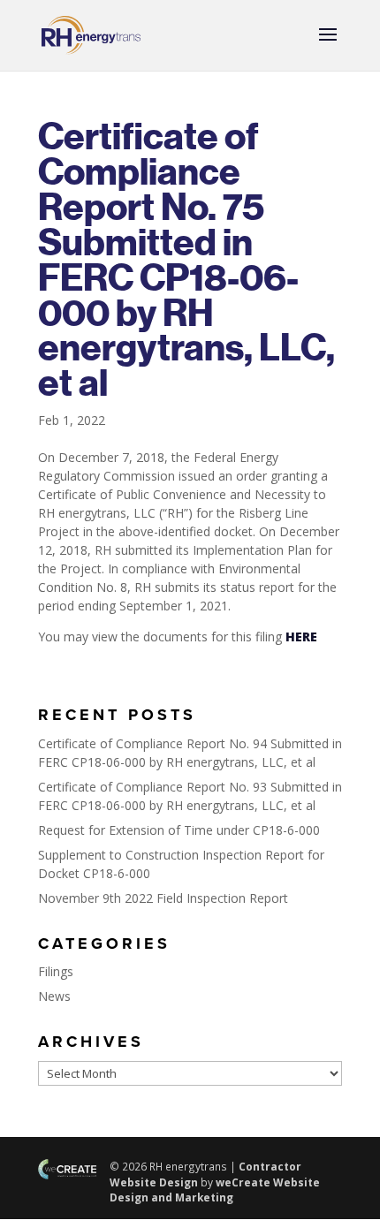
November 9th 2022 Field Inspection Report (163, 898)
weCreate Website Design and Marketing (215, 1190)
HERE (301, 636)
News (54, 996)
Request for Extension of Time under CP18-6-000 (179, 830)
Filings (55, 971)
